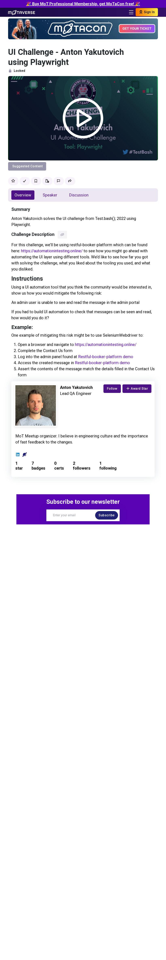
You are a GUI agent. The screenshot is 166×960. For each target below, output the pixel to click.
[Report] (58, 181)
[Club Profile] (24, 455)
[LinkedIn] (17, 455)
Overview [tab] (23, 195)
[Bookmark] (36, 181)
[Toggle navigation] (131, 12)
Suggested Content (27, 166)
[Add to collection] (47, 181)
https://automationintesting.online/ (52, 250)
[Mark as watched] (24, 181)
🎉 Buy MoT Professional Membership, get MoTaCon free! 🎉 (83, 3)
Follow (112, 388)
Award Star (139, 388)
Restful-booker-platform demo (105, 356)
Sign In (149, 12)
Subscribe (107, 515)
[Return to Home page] (21, 12)
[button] (70, 181)
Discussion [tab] (78, 195)
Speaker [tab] (50, 195)
